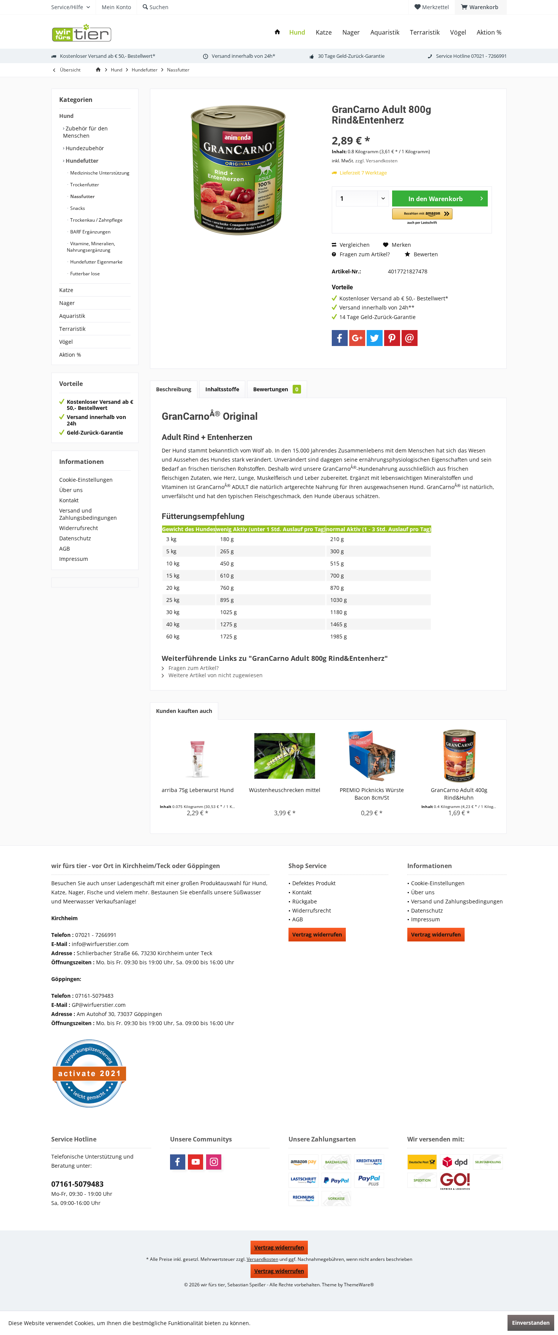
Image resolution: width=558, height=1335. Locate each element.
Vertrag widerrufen (317, 934)
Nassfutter (82, 196)
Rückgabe (304, 901)
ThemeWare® (359, 1284)
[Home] (277, 32)
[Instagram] (213, 1162)
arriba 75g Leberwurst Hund (198, 790)
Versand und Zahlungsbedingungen (88, 514)
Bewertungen (275, 389)
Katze (66, 290)
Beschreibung (173, 389)
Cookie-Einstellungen (86, 479)
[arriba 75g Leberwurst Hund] (198, 756)
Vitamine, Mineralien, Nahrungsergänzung (91, 246)
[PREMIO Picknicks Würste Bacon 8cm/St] (372, 756)
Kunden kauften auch (184, 710)
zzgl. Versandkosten (376, 160)
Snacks (77, 208)
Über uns (71, 490)
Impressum (73, 558)
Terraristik (72, 328)
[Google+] (357, 338)
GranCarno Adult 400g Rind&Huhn (459, 793)
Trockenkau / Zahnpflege (96, 220)
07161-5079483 (77, 1184)
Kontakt (69, 500)
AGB (64, 548)
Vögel (66, 341)
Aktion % (70, 354)
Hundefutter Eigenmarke (96, 262)
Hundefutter (81, 160)
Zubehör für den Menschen (85, 132)
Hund (66, 115)
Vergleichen (354, 244)
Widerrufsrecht (78, 528)
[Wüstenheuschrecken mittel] (285, 756)
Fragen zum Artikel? (364, 254)
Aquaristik (72, 315)
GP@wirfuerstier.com (99, 1004)
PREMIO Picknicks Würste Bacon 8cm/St (372, 793)
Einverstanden (531, 1322)
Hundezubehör (84, 148)
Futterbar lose (84, 273)
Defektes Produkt (314, 883)
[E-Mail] (410, 338)
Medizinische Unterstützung (99, 173)
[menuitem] (481, 7)
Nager (67, 302)
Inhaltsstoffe (222, 389)
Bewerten (425, 254)
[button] (422, 216)
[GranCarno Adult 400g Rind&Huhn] (459, 756)
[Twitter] (375, 338)
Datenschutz (75, 538)
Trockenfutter (84, 184)
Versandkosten (262, 1259)
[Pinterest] (392, 338)
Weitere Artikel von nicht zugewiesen (215, 675)
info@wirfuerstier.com (100, 944)
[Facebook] (340, 338)
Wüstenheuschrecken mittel (284, 790)
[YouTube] (195, 1162)
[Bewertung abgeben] (412, 130)
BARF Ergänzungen (89, 232)
